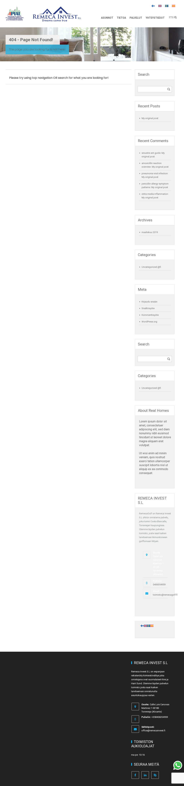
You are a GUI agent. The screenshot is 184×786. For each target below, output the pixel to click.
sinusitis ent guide (151, 153)
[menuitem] (153, 5)
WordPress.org (149, 321)
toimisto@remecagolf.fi (165, 594)
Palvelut (136, 17)
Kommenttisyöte (150, 315)
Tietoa (121, 17)
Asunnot (107, 17)
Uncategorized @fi (151, 267)
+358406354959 (159, 717)
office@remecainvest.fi (153, 730)
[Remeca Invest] (57, 19)
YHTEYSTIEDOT (155, 17)
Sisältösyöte (148, 308)
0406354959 (159, 584)
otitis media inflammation (155, 194)
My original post (150, 118)
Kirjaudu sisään (149, 301)
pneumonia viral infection (155, 173)
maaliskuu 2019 (150, 232)
